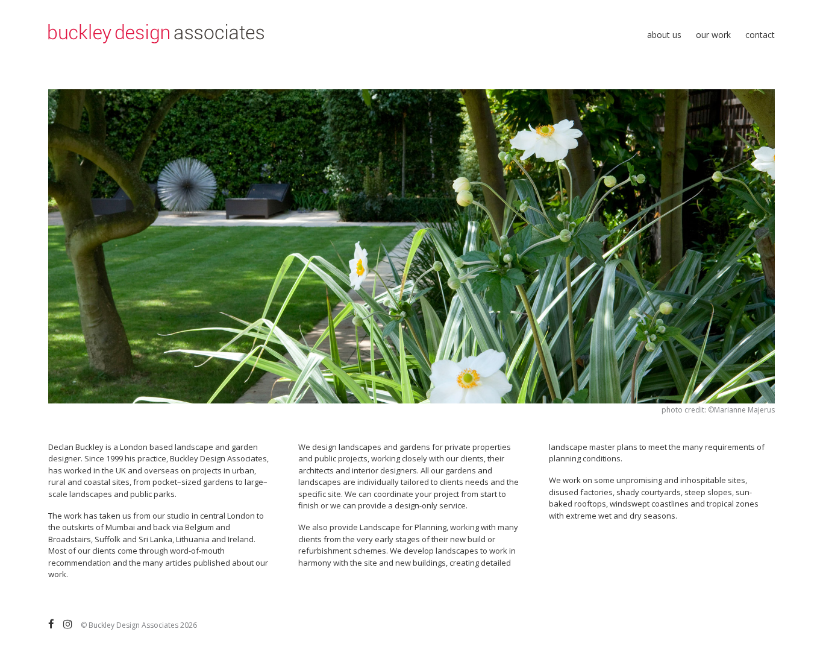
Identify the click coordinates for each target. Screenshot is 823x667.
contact (760, 34)
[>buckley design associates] (156, 37)
